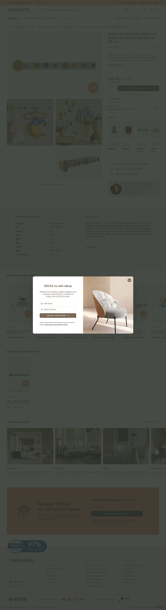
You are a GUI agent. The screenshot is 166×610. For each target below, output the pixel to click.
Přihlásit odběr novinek (56, 315)
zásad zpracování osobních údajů (56, 324)
